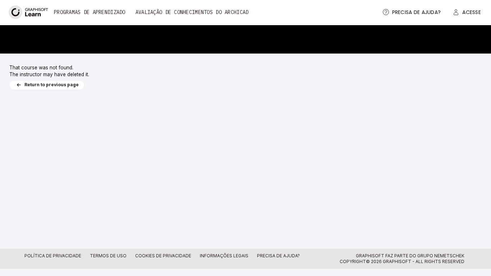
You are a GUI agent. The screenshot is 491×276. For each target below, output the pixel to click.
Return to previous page (51, 85)
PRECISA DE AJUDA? (278, 255)
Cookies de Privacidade (163, 255)
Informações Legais (224, 255)
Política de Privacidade (52, 255)
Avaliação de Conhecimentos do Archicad (192, 12)
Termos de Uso (108, 255)
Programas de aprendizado (89, 12)
